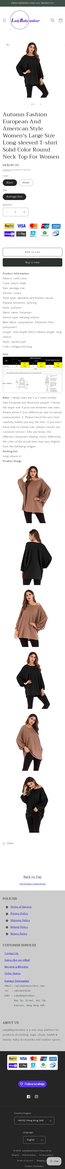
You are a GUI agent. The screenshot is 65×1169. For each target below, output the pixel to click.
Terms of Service (21, 906)
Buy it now (32, 262)
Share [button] (10, 843)
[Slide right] (40, 104)
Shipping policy (44, 1161)
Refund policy (29, 1155)
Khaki (26, 182)
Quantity (7, 204)
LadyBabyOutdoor (30, 1151)
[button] (4, 20)
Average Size (14, 196)
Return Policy (18, 933)
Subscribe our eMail (17, 960)
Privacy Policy (19, 913)
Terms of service (25, 1161)
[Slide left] (25, 104)
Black (9, 182)
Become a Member (17, 966)
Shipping (6, 170)
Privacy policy (46, 1155)
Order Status (13, 973)
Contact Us (12, 953)
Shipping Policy (20, 920)
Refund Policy (19, 927)
